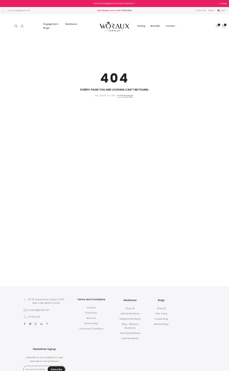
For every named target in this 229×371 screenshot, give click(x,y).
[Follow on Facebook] (24, 324)
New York (202, 10)
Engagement (50, 24)
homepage (125, 95)
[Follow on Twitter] (30, 324)
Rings (46, 28)
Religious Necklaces (130, 318)
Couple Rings (161, 318)
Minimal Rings (161, 324)
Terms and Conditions (91, 328)
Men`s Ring (161, 313)
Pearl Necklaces (130, 338)
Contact (170, 25)
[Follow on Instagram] (36, 324)
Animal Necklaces (130, 313)
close (6, 4)
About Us (91, 318)
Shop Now (127, 10)
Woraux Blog (91, 323)
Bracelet (155, 25)
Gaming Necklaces (130, 333)
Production (91, 312)
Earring (141, 25)
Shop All (130, 308)
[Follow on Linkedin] (41, 324)
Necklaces (71, 24)
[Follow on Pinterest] (47, 324)
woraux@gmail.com (20, 10)
